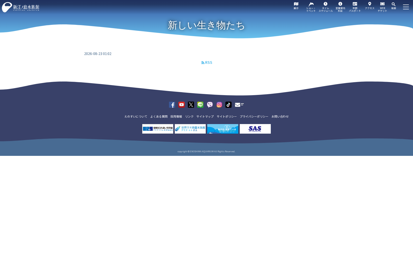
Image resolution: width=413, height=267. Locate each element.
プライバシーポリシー (254, 116)
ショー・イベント (311, 9)
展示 (296, 8)
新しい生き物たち (206, 25)
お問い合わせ (280, 116)
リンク (189, 116)
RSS (208, 62)
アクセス (370, 8)
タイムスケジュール (326, 9)
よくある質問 (159, 116)
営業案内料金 (340, 9)
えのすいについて (135, 116)
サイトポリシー (227, 116)
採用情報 (176, 116)
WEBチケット (382, 9)
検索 (393, 8)
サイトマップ (205, 116)
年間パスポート (355, 9)
